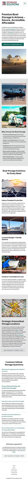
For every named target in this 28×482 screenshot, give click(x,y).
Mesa (16, 330)
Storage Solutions (11, 29)
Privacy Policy (14, 472)
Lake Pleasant (20, 335)
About (14, 467)
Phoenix (11, 32)
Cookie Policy (14, 474)
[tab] (14, 376)
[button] (13, 44)
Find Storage (14, 470)
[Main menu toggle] (24, 3)
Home (14, 465)
